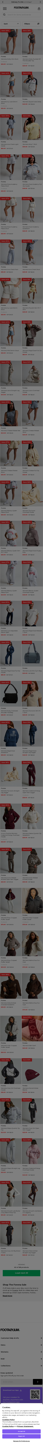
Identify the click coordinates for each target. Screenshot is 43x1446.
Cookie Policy (8, 1426)
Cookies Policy (8, 1420)
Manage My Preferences (21, 1441)
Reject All (21, 1436)
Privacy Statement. (25, 1426)
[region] (21, 1424)
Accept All (21, 1431)
